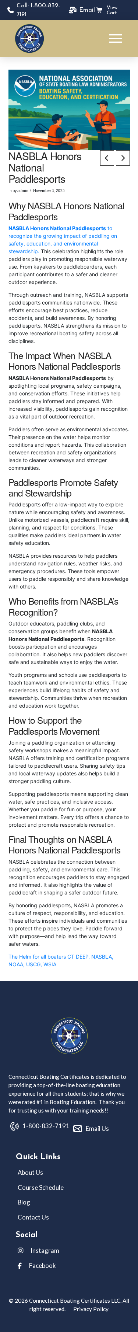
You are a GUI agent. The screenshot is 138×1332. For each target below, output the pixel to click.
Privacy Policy (90, 1309)
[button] (115, 38)
